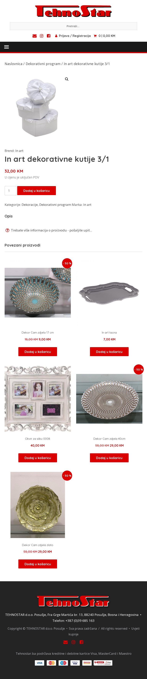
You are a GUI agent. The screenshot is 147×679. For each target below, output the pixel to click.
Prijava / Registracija (75, 36)
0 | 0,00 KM (107, 36)
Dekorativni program (43, 63)
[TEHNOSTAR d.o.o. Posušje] (73, 11)
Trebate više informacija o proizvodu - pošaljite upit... (51, 230)
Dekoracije (30, 204)
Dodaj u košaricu (36, 191)
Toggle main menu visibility (6, 46)
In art (19, 150)
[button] (66, 79)
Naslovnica (13, 63)
